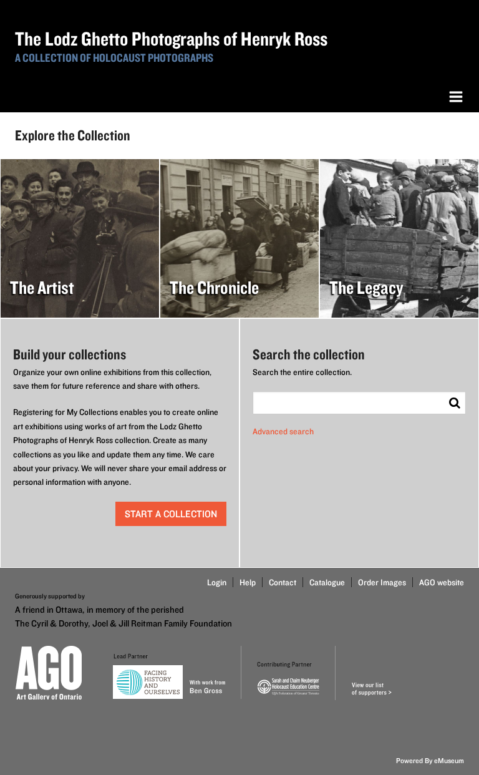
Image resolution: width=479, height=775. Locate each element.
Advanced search (283, 431)
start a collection (171, 514)
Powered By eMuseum (430, 760)
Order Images (382, 582)
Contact (282, 582)
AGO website (441, 582)
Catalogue (327, 582)
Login (216, 582)
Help (248, 582)
